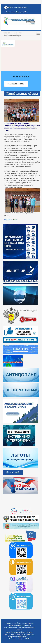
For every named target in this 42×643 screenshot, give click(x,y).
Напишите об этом (16, 84)
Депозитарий (12, 472)
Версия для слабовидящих (17, 7)
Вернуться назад (10, 219)
